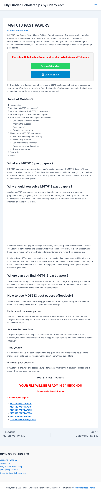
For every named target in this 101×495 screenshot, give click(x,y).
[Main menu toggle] (95, 5)
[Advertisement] (50, 224)
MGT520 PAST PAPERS (21, 407)
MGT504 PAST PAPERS (21, 410)
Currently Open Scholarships (13, 473)
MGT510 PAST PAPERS (20, 416)
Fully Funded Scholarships (12, 466)
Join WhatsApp (52, 66)
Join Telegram (52, 74)
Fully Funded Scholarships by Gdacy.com (33, 5)
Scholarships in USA (9, 470)
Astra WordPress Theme (84, 488)
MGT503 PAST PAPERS (21, 413)
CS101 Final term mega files (23, 419)
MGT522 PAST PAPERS (20, 404)
